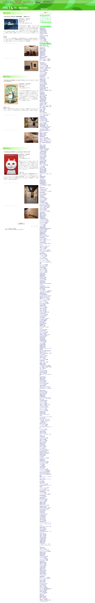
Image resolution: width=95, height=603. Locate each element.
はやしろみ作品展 (43, 528)
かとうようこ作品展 (43, 409)
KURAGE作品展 (43, 381)
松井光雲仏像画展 (43, 170)
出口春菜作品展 (42, 515)
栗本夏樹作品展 (42, 28)
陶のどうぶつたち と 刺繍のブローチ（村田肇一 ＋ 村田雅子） (45, 60)
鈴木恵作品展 (42, 459)
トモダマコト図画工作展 (44, 312)
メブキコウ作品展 (43, 40)
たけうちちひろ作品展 (44, 65)
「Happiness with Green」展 (45, 246)
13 (47, 18)
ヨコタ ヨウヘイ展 (43, 408)
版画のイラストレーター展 (45, 249)
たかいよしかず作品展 (44, 264)
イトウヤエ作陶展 (43, 268)
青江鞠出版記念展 (43, 182)
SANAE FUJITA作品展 (44, 35)
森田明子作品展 (42, 504)
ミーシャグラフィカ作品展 (45, 211)
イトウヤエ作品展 (43, 342)
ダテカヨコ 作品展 (43, 355)
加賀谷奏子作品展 (43, 506)
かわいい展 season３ (43, 309)
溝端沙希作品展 (42, 54)
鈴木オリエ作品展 (43, 446)
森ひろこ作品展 (42, 580)
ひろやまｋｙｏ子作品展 (44, 457)
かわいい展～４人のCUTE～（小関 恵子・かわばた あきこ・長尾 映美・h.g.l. (45, 420)
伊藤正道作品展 (42, 172)
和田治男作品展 (42, 162)
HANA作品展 (42, 481)
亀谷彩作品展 (42, 47)
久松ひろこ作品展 (43, 501)
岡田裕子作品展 (42, 394)
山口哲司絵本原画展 (43, 294)
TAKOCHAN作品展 (43, 95)
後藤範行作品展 (42, 79)
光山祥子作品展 (42, 445)
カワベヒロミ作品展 (43, 403)
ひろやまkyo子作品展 (44, 222)
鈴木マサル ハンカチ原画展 (45, 577)
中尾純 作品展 (42, 145)
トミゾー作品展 (42, 257)
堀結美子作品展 (42, 194)
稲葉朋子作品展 (42, 423)
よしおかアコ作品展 (43, 370)
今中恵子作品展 (42, 566)
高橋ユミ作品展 (42, 163)
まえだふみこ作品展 (43, 598)
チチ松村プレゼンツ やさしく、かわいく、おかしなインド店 (45, 545)
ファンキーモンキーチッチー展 (45, 416)
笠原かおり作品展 (43, 156)
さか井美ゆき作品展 (43, 33)
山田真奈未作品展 (43, 340)
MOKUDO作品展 (43, 533)
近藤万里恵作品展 (43, 573)
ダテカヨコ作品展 (43, 39)
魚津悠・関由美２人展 (44, 45)
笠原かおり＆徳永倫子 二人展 (45, 353)
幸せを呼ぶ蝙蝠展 (43, 320)
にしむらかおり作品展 (44, 150)
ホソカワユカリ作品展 (44, 560)
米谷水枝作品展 (42, 418)
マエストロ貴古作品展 (44, 70)
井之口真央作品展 (43, 323)
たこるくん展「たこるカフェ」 (45, 578)
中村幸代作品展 (42, 71)
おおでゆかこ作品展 (43, 258)
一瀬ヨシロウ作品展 (43, 405)
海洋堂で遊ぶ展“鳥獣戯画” (45, 452)
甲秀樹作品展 (42, 561)
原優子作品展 (42, 568)
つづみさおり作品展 (43, 514)
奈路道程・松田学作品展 (44, 148)
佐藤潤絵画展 (42, 233)
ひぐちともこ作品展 (43, 223)
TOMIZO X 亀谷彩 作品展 (45, 206)
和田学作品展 (42, 111)
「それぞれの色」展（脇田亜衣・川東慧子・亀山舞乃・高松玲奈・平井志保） (45, 367)
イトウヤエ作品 (42, 430)
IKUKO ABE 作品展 (43, 393)
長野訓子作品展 (42, 49)
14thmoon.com (7, 229)
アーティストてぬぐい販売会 (45, 494)
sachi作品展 (42, 196)
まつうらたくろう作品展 (44, 221)
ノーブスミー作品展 (43, 425)
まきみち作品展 (42, 50)
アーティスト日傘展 (43, 500)
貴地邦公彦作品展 (43, 596)
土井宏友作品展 (42, 80)
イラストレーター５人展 (44, 46)
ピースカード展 (42, 575)
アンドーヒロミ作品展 (44, 410)
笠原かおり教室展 (43, 439)
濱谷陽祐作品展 (42, 51)
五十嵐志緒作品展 (43, 30)
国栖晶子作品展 (42, 541)
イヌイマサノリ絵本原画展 (45, 470)
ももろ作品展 (42, 166)
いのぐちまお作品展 (43, 69)
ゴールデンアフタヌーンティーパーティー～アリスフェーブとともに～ (45, 524)
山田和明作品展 (42, 339)
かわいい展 (42, 369)
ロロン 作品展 (42, 358)
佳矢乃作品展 (42, 288)
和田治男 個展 (42, 325)
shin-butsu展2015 (43, 517)
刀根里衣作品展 (42, 540)
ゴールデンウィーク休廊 (44, 505)
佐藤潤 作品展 (42, 363)
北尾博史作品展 (42, 176)
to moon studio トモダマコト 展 (45, 526)
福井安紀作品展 (42, 527)
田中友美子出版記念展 (44, 87)
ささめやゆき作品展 (43, 335)
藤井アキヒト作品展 (43, 440)
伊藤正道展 (42, 595)
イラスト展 (42, 178)
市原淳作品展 (42, 62)
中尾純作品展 (42, 55)
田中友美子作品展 (43, 537)
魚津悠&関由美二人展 (44, 125)
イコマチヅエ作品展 (43, 256)
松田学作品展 (42, 187)
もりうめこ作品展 (43, 300)
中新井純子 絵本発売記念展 (45, 67)
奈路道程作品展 (42, 57)
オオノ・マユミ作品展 (44, 302)
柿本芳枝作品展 (42, 521)
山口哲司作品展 (42, 38)
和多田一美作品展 (43, 308)
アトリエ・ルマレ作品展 (44, 487)
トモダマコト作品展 (43, 102)
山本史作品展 (42, 512)
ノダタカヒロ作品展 (43, 254)
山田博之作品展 (42, 413)
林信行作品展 (42, 482)
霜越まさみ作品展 (43, 32)
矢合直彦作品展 (42, 153)
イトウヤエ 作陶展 (43, 307)
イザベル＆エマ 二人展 (44, 77)
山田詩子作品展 (42, 572)
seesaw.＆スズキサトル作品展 (45, 551)
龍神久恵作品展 (42, 96)
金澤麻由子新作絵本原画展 (45, 287)
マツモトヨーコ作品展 (44, 484)
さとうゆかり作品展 (43, 329)
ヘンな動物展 (42, 465)
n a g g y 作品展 (42, 343)
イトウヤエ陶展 (42, 224)
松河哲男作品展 (42, 181)
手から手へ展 (42, 582)
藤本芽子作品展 (42, 454)
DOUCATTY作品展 (43, 208)
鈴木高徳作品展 (42, 495)
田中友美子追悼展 (43, 451)
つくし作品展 (42, 447)
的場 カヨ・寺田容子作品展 (45, 138)
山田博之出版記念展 (43, 371)
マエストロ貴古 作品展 (44, 207)
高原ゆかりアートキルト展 (45, 298)
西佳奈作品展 (42, 322)
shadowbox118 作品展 (43, 587)
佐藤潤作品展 (42, 52)
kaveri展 (41, 34)
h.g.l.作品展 (42, 456)
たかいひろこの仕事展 (44, 469)
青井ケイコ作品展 (43, 586)
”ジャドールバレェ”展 (44, 259)
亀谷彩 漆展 (42, 110)
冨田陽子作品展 (42, 345)
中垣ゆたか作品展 (43, 209)
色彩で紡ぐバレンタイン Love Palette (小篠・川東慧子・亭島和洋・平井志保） (45, 106)
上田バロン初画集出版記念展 (45, 350)
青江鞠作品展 (42, 37)
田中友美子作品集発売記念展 (45, 228)
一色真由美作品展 (43, 64)
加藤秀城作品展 (42, 29)
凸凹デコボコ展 (42, 593)
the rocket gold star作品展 (44, 383)
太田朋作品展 (42, 547)
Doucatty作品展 (42, 86)
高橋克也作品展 (42, 385)
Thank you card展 (43, 536)
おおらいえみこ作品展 (44, 42)
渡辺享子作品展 (42, 581)
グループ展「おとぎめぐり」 (45, 318)
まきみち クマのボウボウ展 (45, 386)
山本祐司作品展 (42, 516)
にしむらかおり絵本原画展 (45, 471)
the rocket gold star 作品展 (44, 236)
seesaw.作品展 (42, 464)
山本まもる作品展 (43, 333)
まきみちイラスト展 (43, 188)
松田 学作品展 (42, 338)
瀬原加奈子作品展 (43, 135)
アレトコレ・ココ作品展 (44, 121)
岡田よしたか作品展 (43, 56)
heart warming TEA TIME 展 (44, 204)
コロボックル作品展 (43, 198)
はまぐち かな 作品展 (44, 361)
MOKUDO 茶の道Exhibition (45, 472)
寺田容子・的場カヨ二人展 (45, 334)
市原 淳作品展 (42, 273)
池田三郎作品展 (42, 81)
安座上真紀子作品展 (43, 84)
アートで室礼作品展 (43, 592)
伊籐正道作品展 (42, 85)
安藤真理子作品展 (43, 161)
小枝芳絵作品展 (42, 553)
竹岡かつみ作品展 (43, 152)
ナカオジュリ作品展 (43, 72)
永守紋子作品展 (42, 466)
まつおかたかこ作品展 (44, 462)
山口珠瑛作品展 (42, 344)
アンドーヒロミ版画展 (44, 165)
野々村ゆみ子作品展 (43, 118)
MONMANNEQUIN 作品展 (45, 507)
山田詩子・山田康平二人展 (45, 404)
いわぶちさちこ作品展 (44, 66)
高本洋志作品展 (42, 101)
